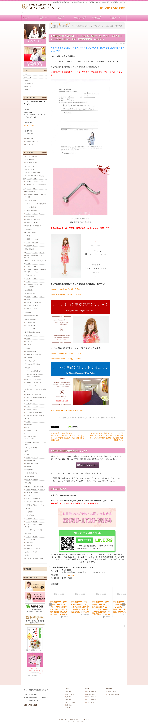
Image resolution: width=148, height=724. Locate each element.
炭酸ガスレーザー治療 (31, 552)
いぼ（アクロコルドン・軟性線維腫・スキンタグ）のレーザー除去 (35, 375)
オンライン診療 (29, 166)
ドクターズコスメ (30, 403)
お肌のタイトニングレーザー (33, 379)
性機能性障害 (29, 229)
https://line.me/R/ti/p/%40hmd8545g (66, 353)
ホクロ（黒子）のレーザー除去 (33, 530)
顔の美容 (27, 509)
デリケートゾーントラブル (32, 213)
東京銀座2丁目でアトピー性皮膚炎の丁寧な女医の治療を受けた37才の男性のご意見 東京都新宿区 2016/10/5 (80, 607)
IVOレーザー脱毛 (30, 191)
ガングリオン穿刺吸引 (31, 448)
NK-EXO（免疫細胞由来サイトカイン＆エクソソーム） (34, 256)
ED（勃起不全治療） (31, 232)
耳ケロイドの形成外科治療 (32, 364)
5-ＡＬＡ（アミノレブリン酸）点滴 (34, 252)
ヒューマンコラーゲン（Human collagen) (33, 525)
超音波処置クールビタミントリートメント (35, 432)
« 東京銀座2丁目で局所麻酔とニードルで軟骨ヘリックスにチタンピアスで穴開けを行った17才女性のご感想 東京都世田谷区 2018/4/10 (68, 436)
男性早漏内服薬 (29, 245)
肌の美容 (27, 368)
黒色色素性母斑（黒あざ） (32, 479)
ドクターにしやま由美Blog (33, 172)
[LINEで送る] (73, 427)
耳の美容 (27, 348)
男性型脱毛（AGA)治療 (31, 242)
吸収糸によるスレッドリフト (33, 548)
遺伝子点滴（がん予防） (31, 305)
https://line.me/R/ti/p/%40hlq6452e (66, 289)
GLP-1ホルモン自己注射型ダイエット (35, 486)
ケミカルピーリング (30, 386)
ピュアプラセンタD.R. (31, 278)
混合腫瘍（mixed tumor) (31, 463)
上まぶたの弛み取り (30, 539)
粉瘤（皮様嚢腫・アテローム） (33, 473)
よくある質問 (91, 694)
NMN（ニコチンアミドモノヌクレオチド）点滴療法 (35, 262)
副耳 (26, 451)
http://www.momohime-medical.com (67, 410)
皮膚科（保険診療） (31, 319)
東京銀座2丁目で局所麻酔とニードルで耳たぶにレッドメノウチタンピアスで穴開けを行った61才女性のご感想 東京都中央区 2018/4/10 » (107, 436)
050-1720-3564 (68, 575)
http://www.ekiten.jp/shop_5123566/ (66, 359)
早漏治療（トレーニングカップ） (34, 239)
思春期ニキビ (29, 341)
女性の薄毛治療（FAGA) (31, 315)
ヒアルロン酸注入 (30, 518)
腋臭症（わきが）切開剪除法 (33, 225)
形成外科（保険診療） (31, 200)
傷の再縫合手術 (29, 216)
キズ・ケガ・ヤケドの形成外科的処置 (35, 204)
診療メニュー (44, 18)
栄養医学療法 (29, 290)
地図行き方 (97, 18)
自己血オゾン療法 (30, 293)
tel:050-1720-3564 (113, 7)
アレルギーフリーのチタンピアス (34, 181)
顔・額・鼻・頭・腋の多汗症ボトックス (35, 559)
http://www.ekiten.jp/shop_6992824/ (66, 294)
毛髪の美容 (28, 312)
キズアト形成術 (29, 515)
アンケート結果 (81, 18)
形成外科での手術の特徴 (31, 457)
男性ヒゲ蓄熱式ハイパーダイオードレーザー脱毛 (35, 196)
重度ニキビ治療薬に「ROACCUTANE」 (30, 437)
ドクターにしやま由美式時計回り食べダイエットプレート (35, 399)
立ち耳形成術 (29, 357)
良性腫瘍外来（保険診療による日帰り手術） (34, 443)
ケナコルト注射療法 (30, 207)
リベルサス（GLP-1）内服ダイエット (35, 501)
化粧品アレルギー (30, 335)
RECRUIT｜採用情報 (31, 156)
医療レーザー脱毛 (30, 188)
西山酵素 (27, 299)
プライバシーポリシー (31, 141)
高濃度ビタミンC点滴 (31, 308)
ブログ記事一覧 (91, 699)
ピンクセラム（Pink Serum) (32, 498)
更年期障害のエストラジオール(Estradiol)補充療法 (33, 285)
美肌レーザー (29, 424)
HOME (55, 24)
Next (123, 604)
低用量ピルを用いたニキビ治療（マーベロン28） (35, 417)
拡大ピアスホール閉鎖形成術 (33, 354)
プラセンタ (28, 281)
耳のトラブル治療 (30, 361)
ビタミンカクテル (30, 275)
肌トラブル (28, 344)
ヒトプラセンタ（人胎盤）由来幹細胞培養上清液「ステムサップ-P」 (35, 271)
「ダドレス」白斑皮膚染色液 (33, 371)
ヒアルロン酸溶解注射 (31, 521)
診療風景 (61, 18)
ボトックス (28, 533)
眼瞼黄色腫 (28, 466)
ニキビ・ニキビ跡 (30, 329)
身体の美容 (28, 483)
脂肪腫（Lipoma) (29, 476)
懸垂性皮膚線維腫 (30, 460)
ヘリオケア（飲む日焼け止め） (33, 406)
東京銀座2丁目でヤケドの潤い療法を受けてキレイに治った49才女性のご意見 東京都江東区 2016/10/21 (122, 607)
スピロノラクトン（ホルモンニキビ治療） (35, 390)
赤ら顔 (27, 427)
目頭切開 (27, 555)
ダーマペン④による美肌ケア (33, 394)
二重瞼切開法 (29, 542)
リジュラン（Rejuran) (31, 536)
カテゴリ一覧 (91, 702)
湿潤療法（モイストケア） (32, 222)
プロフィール (116, 18)
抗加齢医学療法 (29, 249)
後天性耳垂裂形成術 (30, 351)
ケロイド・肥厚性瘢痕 (31, 210)
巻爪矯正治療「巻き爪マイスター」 (34, 505)
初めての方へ (70, 694)
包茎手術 (27, 236)
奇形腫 (27, 454)
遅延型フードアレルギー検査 (33, 302)
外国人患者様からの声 (31, 162)
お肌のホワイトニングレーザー (33, 382)
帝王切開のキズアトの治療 (32, 219)
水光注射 (27, 421)
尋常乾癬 (27, 338)
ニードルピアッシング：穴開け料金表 (35, 184)
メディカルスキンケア (31, 409)
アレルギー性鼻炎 (30, 325)
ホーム (26, 18)
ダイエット (28, 495)
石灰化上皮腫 (29, 469)
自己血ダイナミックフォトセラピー (34, 296)
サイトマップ (29, 145)
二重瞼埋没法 (29, 545)
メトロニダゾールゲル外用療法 (33, 412)
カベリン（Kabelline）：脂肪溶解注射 (35, 489)
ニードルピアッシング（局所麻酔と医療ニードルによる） (34, 177)
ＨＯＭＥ (27, 74)
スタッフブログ (29, 169)
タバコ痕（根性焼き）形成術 (33, 492)
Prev (50, 604)
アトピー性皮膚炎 (30, 322)
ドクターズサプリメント (31, 266)
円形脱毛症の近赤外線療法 (32, 332)
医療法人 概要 (29, 138)
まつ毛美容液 (29, 512)
